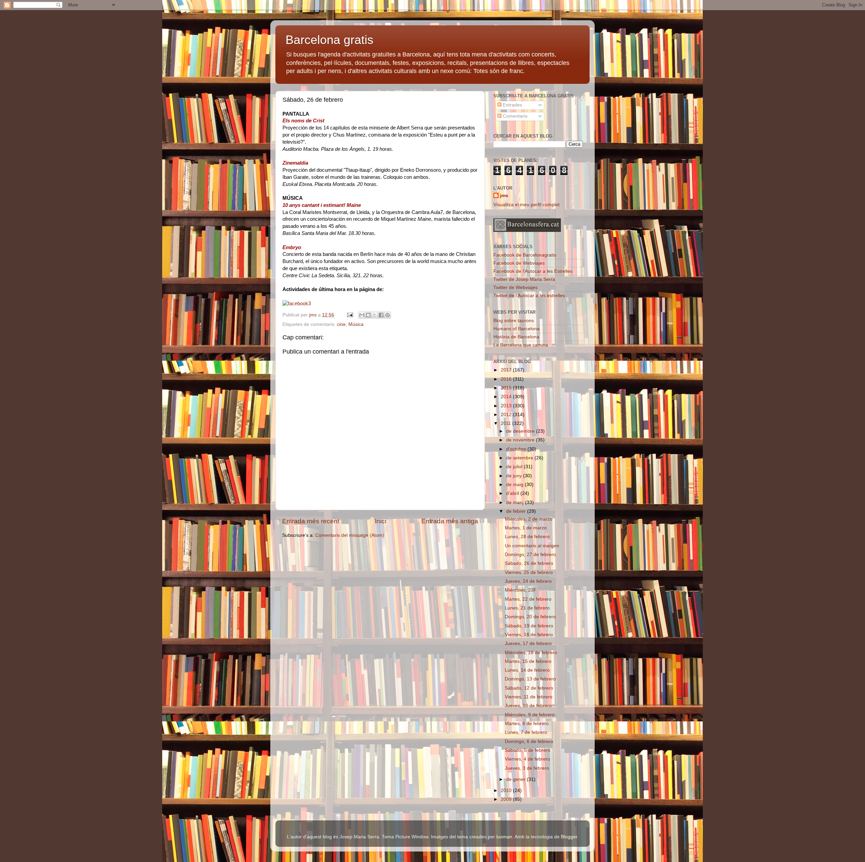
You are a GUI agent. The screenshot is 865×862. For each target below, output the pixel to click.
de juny (514, 475)
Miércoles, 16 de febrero (531, 652)
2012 (507, 414)
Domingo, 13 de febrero (530, 678)
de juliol (515, 466)
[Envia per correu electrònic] (362, 315)
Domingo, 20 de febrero (530, 616)
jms (504, 195)
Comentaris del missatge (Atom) (349, 535)
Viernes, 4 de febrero (527, 759)
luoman (504, 836)
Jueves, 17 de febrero (528, 643)
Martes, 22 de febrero (528, 599)
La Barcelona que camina (520, 345)
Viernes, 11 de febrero (528, 696)
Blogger (569, 836)
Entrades (511, 104)
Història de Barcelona (516, 336)
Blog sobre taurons (513, 320)
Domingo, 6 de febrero (529, 741)
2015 (507, 387)
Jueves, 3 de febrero (527, 768)
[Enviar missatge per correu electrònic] (349, 314)
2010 (507, 790)
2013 (507, 405)
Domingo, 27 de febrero (530, 554)
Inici (380, 521)
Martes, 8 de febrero (527, 723)
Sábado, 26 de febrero (529, 563)
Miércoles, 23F (521, 590)
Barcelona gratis (329, 40)
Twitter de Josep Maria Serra (524, 279)
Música (356, 324)
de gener (516, 779)
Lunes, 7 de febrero (526, 732)
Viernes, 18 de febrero (529, 634)
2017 (507, 370)
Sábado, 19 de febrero (529, 625)
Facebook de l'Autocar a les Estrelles (532, 271)
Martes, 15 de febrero (528, 661)
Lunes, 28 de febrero (527, 536)
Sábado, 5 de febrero (527, 750)
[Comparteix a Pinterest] (387, 315)
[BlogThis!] (368, 315)
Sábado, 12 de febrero (529, 688)
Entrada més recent (310, 521)
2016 (507, 379)
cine (341, 324)
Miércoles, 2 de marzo (528, 519)
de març (515, 502)
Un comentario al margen (532, 545)
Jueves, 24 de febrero (528, 581)
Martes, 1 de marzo (526, 527)
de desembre (521, 431)
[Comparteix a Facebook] (381, 315)
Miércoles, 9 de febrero (529, 714)
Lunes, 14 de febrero (527, 670)
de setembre (520, 457)
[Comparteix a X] (374, 315)
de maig (515, 484)
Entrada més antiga (449, 521)
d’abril (513, 493)
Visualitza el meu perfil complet (526, 204)
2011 (506, 423)
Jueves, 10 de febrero (528, 705)
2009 (507, 799)
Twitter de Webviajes (515, 287)
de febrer (516, 511)
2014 (507, 396)
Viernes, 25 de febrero (529, 572)
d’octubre (516, 449)
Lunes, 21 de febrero (527, 607)
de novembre (521, 439)
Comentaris (514, 116)
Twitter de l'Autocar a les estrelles (529, 295)
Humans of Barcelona (516, 328)
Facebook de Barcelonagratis (524, 255)
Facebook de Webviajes (519, 263)
